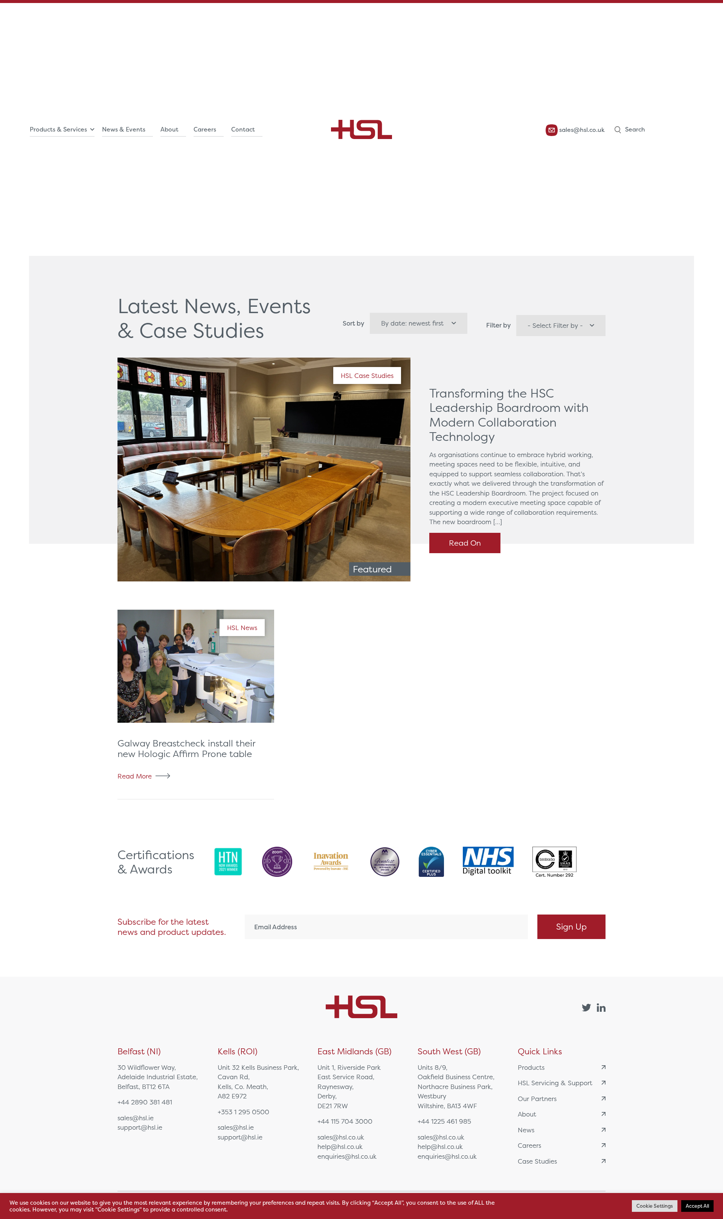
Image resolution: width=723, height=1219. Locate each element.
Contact (243, 129)
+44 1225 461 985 (444, 1121)
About (169, 129)
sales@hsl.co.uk (581, 129)
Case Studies (537, 1161)
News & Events (123, 129)
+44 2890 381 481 (144, 1102)
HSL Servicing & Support (555, 1083)
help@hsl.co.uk (340, 1146)
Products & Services (58, 129)
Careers (205, 129)
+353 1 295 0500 (243, 1112)
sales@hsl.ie (135, 1118)
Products (531, 1067)
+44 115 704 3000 (344, 1121)
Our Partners (537, 1099)
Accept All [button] (697, 1206)
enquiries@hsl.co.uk (347, 1156)
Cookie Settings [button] (654, 1206)
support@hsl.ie (139, 1127)
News (526, 1130)
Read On (465, 543)
